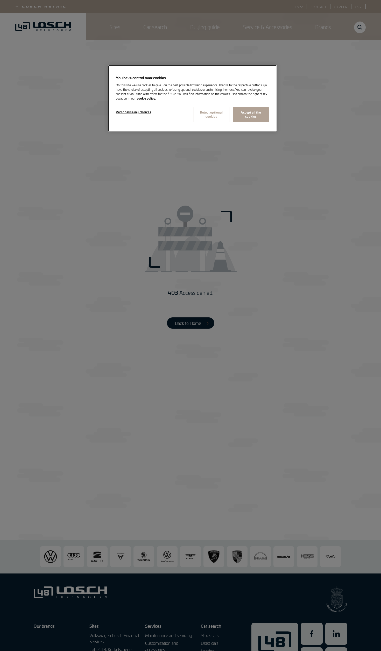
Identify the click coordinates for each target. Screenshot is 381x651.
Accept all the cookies (251, 114)
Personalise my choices (133, 112)
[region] (192, 98)
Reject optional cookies (211, 114)
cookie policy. (146, 98)
